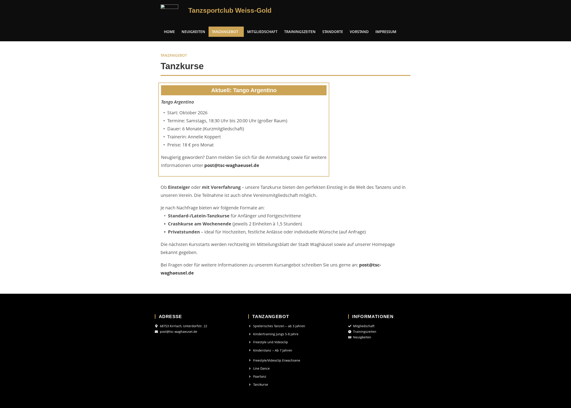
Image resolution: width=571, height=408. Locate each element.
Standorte (332, 31)
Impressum (385, 31)
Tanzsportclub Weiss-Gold (229, 10)
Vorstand (359, 31)
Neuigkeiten (193, 31)
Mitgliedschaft (262, 31)
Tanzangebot (225, 31)
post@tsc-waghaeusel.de (231, 165)
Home (169, 31)
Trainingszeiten (300, 31)
